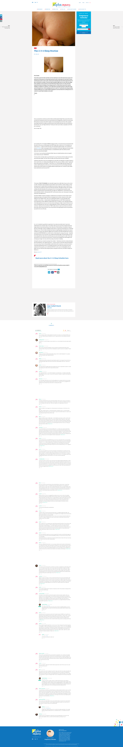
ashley (47, 635)
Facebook (1, 18)
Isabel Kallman (44, 604)
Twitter (1, 15)
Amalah (49, 307)
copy (58, 269)
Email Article (1, 21)
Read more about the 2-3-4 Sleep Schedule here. (52, 258)
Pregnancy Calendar (50, 739)
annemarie (41, 352)
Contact (87, 2)
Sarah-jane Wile (48, 708)
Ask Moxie (39, 148)
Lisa (46, 679)
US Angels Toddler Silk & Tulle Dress (116, 27)
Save (1, 19)
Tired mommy (48, 605)
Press (83, 2)
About (80, 2)
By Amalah (36, 54)
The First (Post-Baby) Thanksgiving (6, 27)
